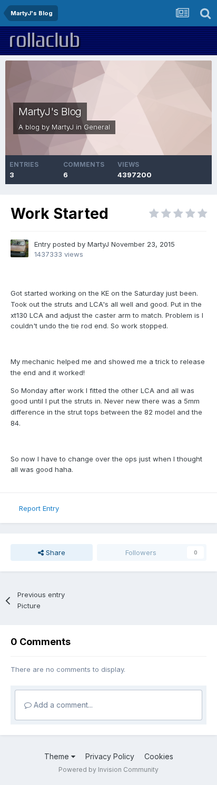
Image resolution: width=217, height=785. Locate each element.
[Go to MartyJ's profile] (19, 248)
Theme (57, 756)
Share (54, 552)
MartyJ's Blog (50, 111)
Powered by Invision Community (108, 769)
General (97, 127)
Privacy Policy (109, 756)
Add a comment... (62, 704)
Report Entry (39, 508)
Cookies (158, 756)
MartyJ (63, 127)
